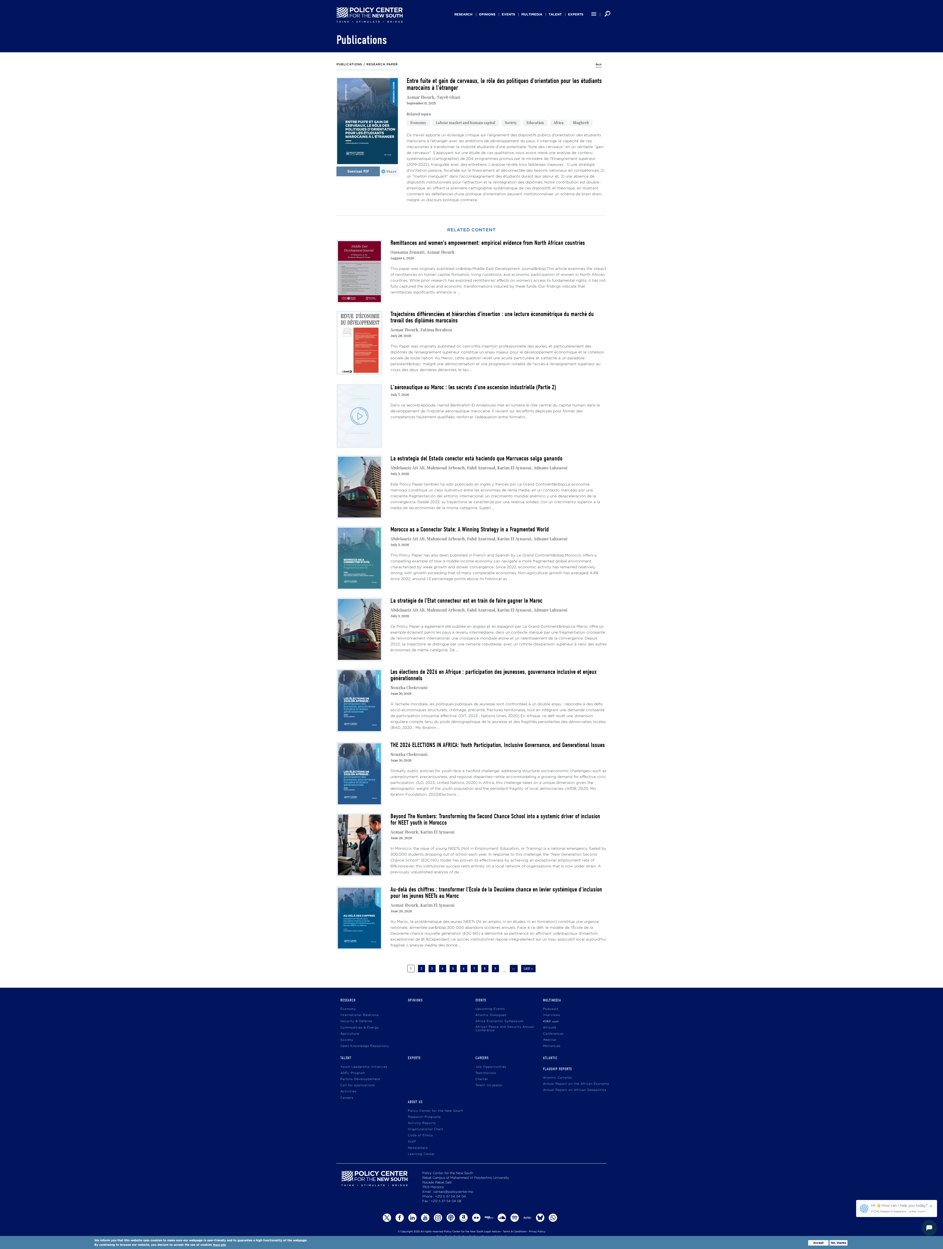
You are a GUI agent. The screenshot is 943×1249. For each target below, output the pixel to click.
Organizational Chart (425, 1129)
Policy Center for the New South (435, 1111)
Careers (346, 1097)
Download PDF (358, 171)
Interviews (551, 1015)
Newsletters (418, 1148)
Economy (418, 122)
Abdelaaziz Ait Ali (407, 467)
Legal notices (492, 1232)
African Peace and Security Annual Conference (504, 1029)
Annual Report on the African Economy (576, 1083)
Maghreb (581, 122)
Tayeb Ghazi (448, 97)
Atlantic (550, 1058)
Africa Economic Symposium (499, 1021)
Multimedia (531, 14)
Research (463, 14)
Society (511, 122)
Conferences (553, 1033)
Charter (481, 1079)
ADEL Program (352, 1073)
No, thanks (838, 1242)
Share (391, 171)
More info (219, 1245)
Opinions (487, 14)
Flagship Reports (557, 1069)
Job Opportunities (490, 1067)
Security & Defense (356, 1021)
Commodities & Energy (359, 1027)
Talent (555, 14)
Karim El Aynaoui (514, 467)
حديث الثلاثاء (551, 1021)
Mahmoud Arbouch (446, 467)
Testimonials (485, 1073)
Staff (412, 1141)
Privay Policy (537, 1232)
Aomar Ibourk (420, 97)
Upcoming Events (490, 1009)
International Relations (359, 1015)
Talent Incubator (489, 1085)
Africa (559, 122)
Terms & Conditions (515, 1232)
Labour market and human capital (465, 122)
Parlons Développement (360, 1079)
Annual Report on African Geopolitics (574, 1090)
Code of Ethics (420, 1135)
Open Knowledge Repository (364, 1046)
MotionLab (552, 1046)
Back (599, 64)
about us (415, 1102)
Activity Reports (422, 1123)
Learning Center (421, 1154)
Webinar (550, 1040)
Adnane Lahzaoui (551, 467)
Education (535, 122)
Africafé (549, 1027)
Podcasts (550, 1009)
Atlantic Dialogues (490, 1015)
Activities (348, 1091)
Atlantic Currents (557, 1077)
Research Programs (424, 1117)
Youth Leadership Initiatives (364, 1067)
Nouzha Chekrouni (409, 687)
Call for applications (357, 1085)
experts (575, 14)
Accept (818, 1242)
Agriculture (349, 1033)
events (508, 14)
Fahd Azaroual (481, 467)
